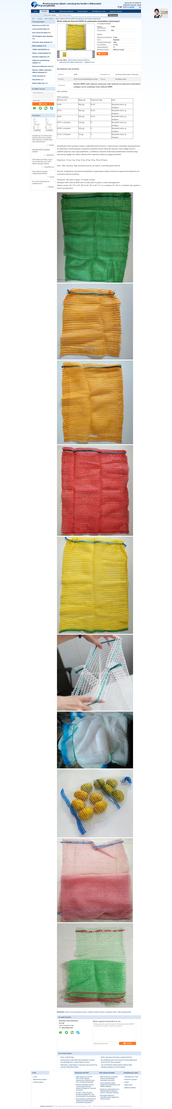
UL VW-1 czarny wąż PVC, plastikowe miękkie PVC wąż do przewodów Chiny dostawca (86, 1094)
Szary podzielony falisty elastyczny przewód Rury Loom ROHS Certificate (110, 1084)
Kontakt (44, 104)
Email (139, 5)
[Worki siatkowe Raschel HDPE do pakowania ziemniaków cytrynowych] (76, 37)
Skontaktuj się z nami (99, 11)
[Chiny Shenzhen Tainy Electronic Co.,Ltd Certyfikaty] (37, 131)
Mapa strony (128, 1085)
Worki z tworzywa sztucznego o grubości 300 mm (116, 1057)
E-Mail (127, 1082)
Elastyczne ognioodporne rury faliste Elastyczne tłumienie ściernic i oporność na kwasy (109, 1091)
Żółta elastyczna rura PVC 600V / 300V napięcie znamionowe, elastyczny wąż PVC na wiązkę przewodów (85, 1079)
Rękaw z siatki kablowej (40, 53)
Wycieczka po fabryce (66, 11)
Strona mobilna (131, 1088)
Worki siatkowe (49, 19)
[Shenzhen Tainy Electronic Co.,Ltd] (37, 4)
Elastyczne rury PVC (39, 25)
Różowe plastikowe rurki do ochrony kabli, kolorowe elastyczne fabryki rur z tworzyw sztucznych (86, 1087)
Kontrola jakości (83, 11)
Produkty (44, 11)
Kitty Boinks (36, 79)
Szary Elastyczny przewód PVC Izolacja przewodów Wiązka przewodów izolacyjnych (86, 1100)
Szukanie (114, 15)
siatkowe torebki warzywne (96, 1012)
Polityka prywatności (46, 1106)
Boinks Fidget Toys (38, 83)
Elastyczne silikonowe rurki (41, 66)
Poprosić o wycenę (129, 5)
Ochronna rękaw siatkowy (41, 42)
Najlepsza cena (89, 62)
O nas (53, 11)
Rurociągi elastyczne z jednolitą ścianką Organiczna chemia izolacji (109, 1097)
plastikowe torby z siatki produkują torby (118, 1012)
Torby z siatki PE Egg (67, 1057)
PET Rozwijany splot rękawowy (42, 36)
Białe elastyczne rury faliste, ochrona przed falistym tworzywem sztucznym (109, 1078)
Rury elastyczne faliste (40, 32)
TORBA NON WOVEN (39, 49)
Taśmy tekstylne (37, 76)
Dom (35, 11)
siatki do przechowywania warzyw (76, 1012)
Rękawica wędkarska (39, 57)
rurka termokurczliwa (39, 29)
